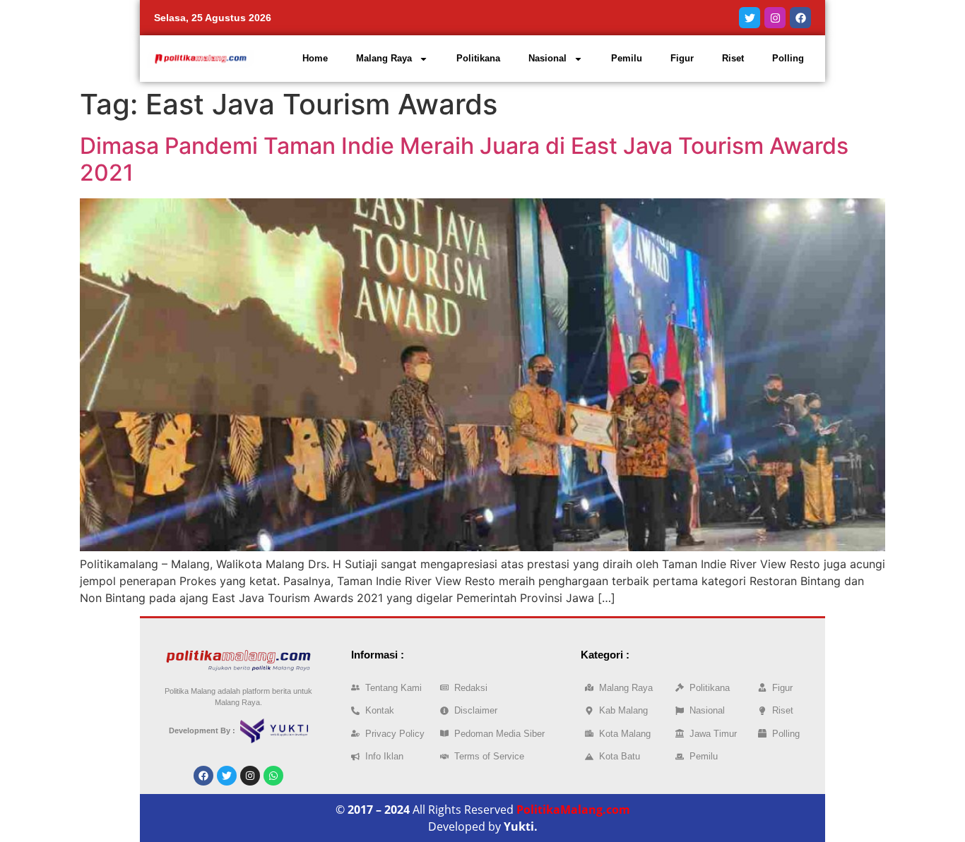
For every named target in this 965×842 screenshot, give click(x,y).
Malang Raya (384, 58)
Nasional (547, 58)
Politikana (478, 58)
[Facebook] (800, 17)
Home (315, 58)
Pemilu (626, 58)
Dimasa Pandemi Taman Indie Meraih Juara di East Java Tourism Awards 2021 (464, 159)
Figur (682, 58)
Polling (788, 58)
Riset (733, 58)
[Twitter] (749, 17)
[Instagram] (775, 17)
